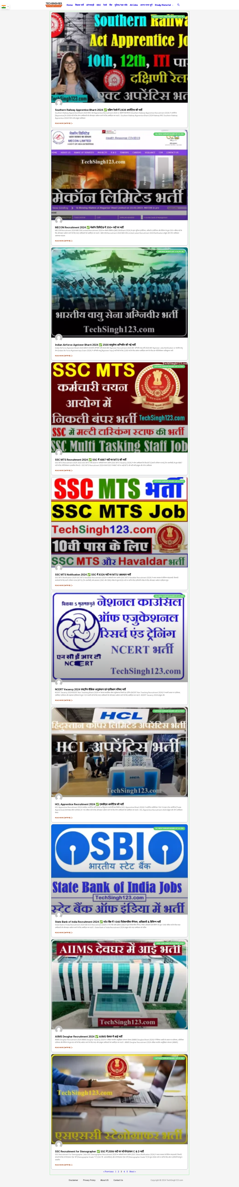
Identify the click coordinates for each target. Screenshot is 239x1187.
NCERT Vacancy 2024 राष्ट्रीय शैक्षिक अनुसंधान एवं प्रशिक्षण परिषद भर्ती (90, 689)
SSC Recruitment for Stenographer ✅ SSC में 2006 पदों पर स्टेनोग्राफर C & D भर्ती (99, 1151)
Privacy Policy (89, 1180)
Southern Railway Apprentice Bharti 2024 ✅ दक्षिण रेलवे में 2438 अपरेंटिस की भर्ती (98, 109)
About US (104, 1180)
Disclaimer (73, 1180)
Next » (132, 1171)
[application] (172, 5)
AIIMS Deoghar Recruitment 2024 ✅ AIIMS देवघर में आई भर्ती (88, 1036)
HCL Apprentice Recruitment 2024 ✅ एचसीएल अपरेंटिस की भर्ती (89, 804)
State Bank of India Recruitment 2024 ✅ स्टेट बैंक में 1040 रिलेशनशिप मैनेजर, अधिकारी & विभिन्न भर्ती (108, 921)
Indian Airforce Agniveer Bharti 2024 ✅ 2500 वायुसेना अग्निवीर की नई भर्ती (95, 344)
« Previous (108, 1171)
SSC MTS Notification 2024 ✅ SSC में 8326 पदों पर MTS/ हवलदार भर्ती (93, 574)
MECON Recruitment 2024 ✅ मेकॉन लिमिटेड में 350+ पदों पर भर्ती (89, 227)
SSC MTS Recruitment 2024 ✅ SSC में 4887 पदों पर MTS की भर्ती (90, 459)
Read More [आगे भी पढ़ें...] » (64, 123)
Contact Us (118, 1180)
